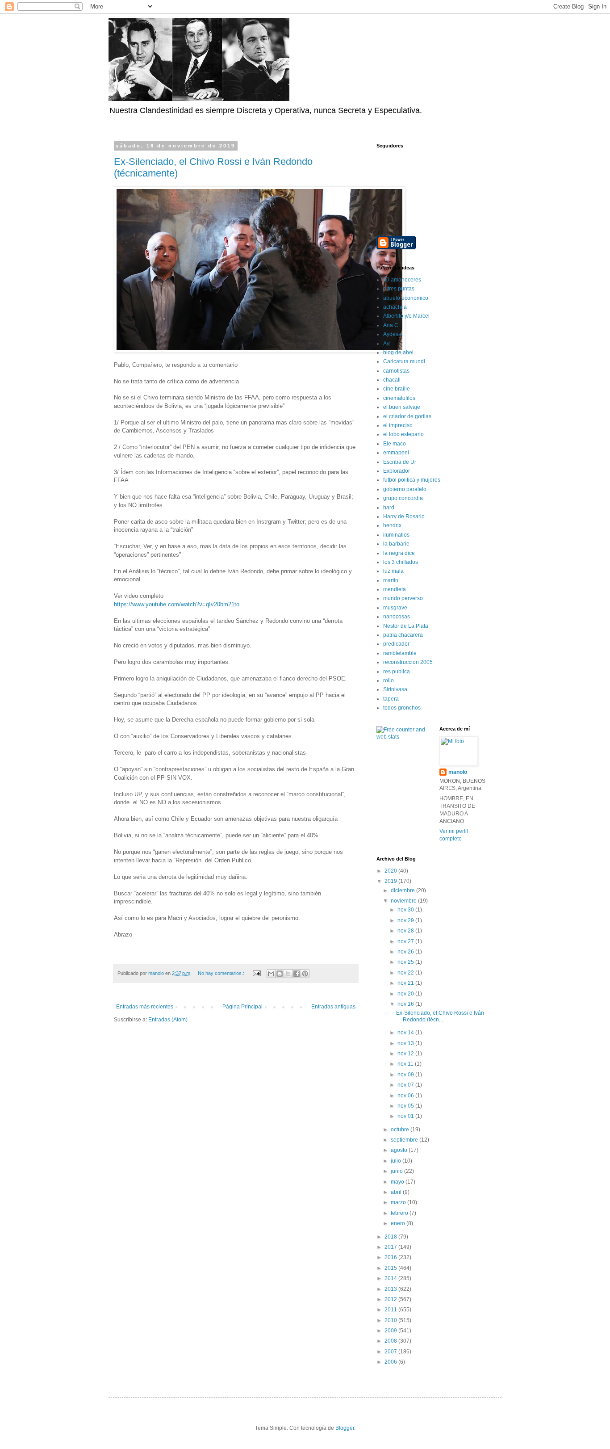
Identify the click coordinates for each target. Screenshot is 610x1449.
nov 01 (406, 1116)
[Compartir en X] (288, 973)
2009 (391, 1330)
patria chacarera (403, 635)
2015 (391, 1268)
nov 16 (406, 1004)
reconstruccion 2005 (408, 662)
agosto (400, 1150)
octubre (400, 1129)
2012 (391, 1299)
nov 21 (406, 983)
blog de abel (398, 352)
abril (397, 1192)
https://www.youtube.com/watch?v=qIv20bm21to (176, 604)
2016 (391, 1257)
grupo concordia (403, 498)
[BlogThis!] (279, 973)
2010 (391, 1320)
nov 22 (406, 973)
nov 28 (406, 931)
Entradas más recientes (144, 1007)
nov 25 (406, 962)
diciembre (403, 890)
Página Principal (242, 1007)
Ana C (390, 325)
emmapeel (396, 452)
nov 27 (406, 941)
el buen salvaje (401, 407)
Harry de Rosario (404, 516)
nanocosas (396, 616)
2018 (391, 1237)
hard (388, 507)
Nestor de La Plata (405, 626)
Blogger (344, 1428)
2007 (391, 1351)
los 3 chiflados (400, 562)
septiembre (405, 1140)
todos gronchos (402, 708)
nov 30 (406, 910)
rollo (388, 680)
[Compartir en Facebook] (296, 973)
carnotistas (396, 371)
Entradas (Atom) (168, 1019)
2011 (391, 1309)
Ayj (387, 343)
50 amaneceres (402, 280)
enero (398, 1223)
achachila (395, 307)
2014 (391, 1278)
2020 (391, 871)
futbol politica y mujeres (411, 480)
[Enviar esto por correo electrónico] (271, 973)
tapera (391, 699)
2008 (391, 1341)
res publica (396, 671)
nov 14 (406, 1032)
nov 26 (406, 952)
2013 (391, 1289)
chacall (392, 380)
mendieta (394, 589)
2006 (391, 1362)
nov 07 (406, 1085)
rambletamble (400, 653)
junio (397, 1171)
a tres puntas (398, 289)
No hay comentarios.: (222, 973)
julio (396, 1161)
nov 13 (406, 1043)
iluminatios (396, 535)
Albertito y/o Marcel (406, 316)
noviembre (404, 901)
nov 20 (406, 994)
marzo (399, 1202)
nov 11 (406, 1064)
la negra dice (399, 553)
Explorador (396, 471)
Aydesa (392, 334)
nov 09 (406, 1074)
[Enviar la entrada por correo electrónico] (256, 973)
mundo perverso (403, 598)
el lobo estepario (403, 434)
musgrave (395, 608)
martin (390, 580)
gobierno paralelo (404, 489)
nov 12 (406, 1053)
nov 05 (406, 1106)
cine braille (396, 389)
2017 (391, 1247)
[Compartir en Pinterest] (305, 973)
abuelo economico (405, 298)
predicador (396, 644)
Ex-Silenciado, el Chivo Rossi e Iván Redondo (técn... (440, 1016)
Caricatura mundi (404, 361)
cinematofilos (399, 398)
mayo (398, 1182)
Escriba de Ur (399, 462)
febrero (400, 1213)
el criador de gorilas (407, 416)
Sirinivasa (395, 689)
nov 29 (406, 920)
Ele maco (394, 444)
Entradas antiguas (333, 1007)
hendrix (392, 525)
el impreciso (398, 425)
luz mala (393, 571)
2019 (391, 881)
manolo (457, 772)
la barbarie (396, 544)
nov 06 (406, 1095)
